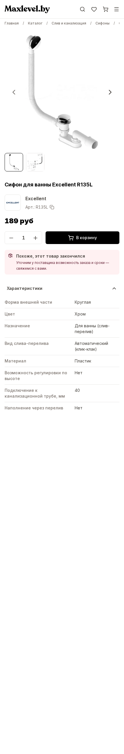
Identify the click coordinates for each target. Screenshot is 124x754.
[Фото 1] (14, 162)
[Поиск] (82, 9)
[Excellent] (13, 202)
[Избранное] (94, 9)
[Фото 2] (35, 162)
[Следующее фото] (110, 92)
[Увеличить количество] (35, 238)
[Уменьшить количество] (11, 238)
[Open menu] (116, 9)
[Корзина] (105, 9)
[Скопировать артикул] (52, 207)
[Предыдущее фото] (14, 92)
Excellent (35, 198)
